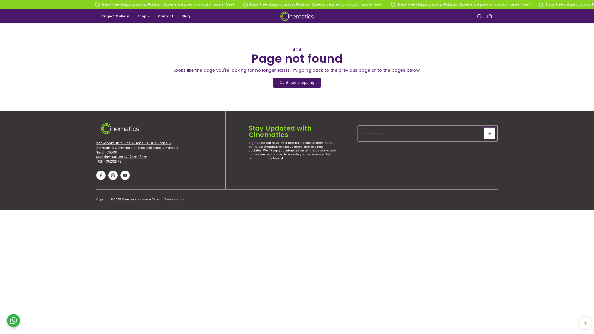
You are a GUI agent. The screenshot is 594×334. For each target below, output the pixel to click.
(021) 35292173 (108, 161)
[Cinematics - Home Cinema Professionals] (297, 16)
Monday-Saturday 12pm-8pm (121, 156)
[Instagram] (113, 175)
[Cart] (489, 16)
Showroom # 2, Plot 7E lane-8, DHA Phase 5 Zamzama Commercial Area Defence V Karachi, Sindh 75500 (137, 147)
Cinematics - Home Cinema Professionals (153, 199)
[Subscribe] (490, 133)
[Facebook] (101, 175)
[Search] (479, 16)
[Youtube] (125, 175)
